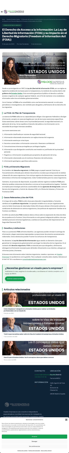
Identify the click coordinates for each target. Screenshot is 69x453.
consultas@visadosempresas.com (34, 259)
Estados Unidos (16, 93)
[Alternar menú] (2, 12)
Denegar (34, 441)
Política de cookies (23, 450)
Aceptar (34, 436)
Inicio (3, 19)
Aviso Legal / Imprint (46, 450)
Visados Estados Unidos (13, 19)
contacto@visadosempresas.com (45, 375)
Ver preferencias (34, 446)
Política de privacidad (34, 450)
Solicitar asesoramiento (15, 278)
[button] (66, 420)
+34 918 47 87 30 (40, 377)
